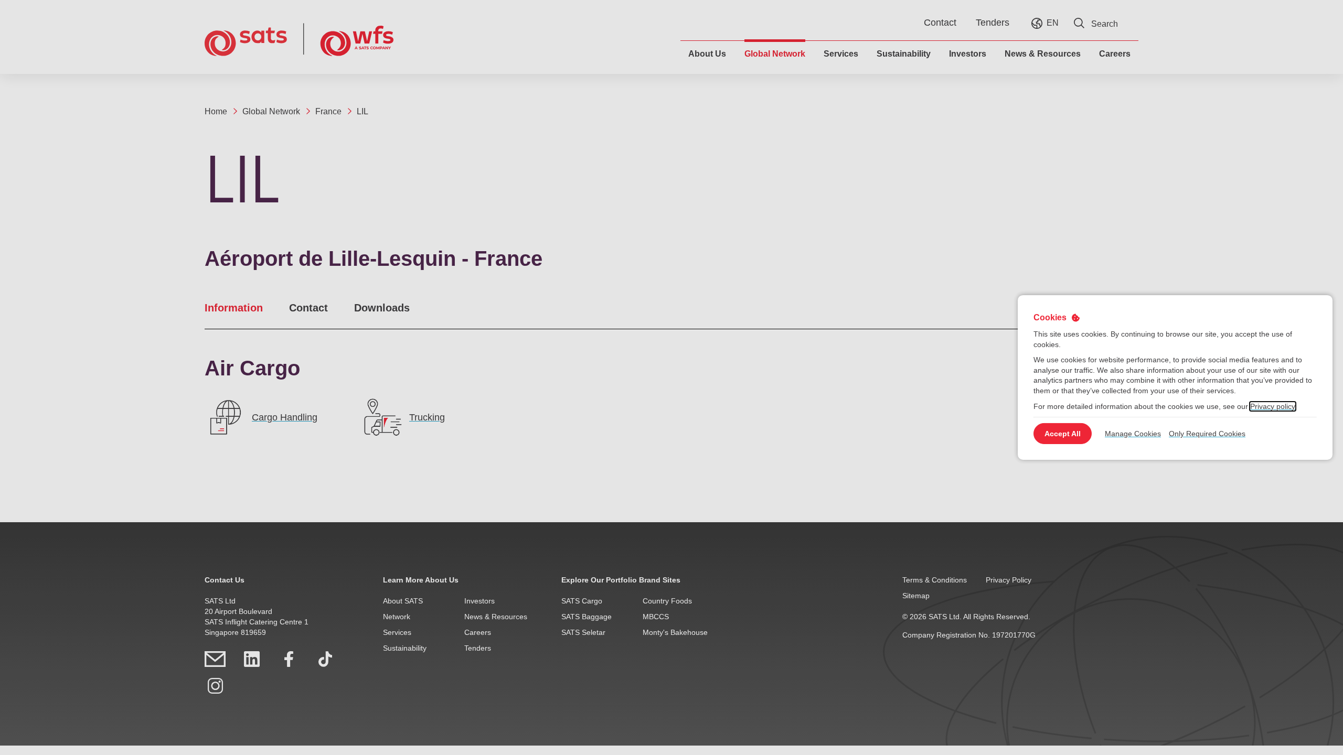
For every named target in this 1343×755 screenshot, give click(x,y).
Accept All (1062, 433)
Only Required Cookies (1207, 433)
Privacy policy (1272, 406)
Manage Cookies (1133, 433)
